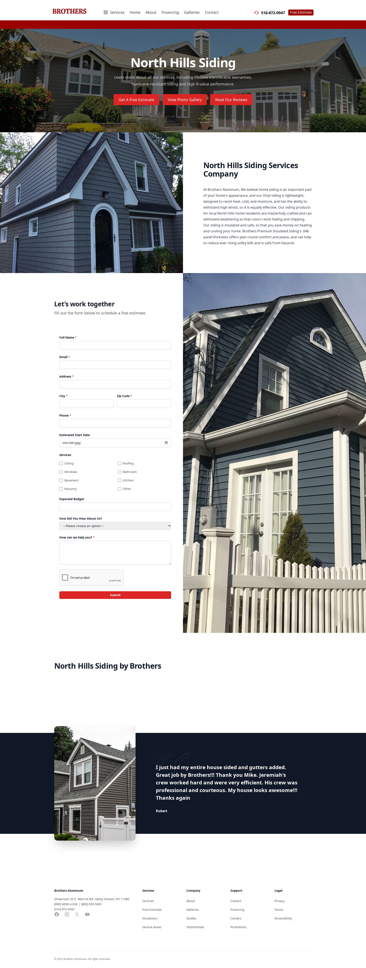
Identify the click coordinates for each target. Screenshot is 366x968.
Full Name (68, 337)
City (63, 396)
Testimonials (195, 927)
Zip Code (124, 396)
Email (64, 357)
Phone (65, 415)
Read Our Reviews (231, 99)
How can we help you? (77, 537)
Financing (170, 12)
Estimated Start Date (74, 435)
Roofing (128, 463)
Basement (71, 480)
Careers (235, 918)
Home (135, 12)
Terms (278, 910)
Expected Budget (71, 499)
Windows (70, 472)
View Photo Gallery (185, 99)
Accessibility (283, 918)
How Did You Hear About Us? (80, 518)
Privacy (279, 901)
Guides (191, 918)
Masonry (70, 489)
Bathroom (130, 472)
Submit (115, 595)
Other (127, 489)
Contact (212, 12)
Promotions (238, 927)
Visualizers (150, 918)
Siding (68, 463)
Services (65, 455)
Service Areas (151, 927)
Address (66, 376)
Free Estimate (301, 12)
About (151, 12)
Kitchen (128, 480)
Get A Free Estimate (136, 99)
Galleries (192, 12)
